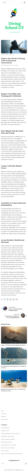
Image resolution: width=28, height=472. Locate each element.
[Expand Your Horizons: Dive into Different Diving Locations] (14, 379)
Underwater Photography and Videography (11, 453)
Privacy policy (4, 419)
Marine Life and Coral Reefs (7, 447)
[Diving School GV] (14, 13)
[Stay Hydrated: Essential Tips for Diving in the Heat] (14, 356)
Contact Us (4, 413)
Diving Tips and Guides (6, 442)
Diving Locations (5, 430)
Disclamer (3, 416)
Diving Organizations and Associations (10, 65)
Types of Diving (5, 450)
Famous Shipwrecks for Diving (8, 445)
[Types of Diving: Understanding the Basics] (14, 335)
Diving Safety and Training (7, 436)
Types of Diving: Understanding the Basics (13, 345)
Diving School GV (14, 25)
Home (2, 410)
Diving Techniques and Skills (8, 439)
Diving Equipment (5, 427)
